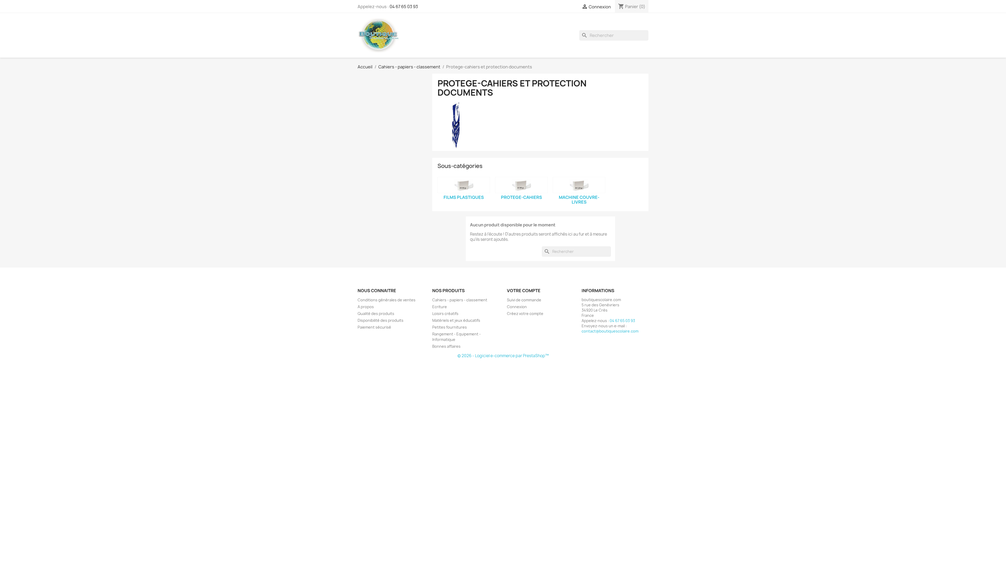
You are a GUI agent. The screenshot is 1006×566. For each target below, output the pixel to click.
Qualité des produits (376, 313)
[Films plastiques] (464, 185)
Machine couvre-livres (579, 199)
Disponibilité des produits (380, 320)
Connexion (517, 306)
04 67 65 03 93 (404, 6)
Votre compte (523, 290)
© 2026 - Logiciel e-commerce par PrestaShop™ (503, 355)
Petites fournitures (449, 327)
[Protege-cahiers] (521, 185)
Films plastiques (464, 197)
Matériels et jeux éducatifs (456, 320)
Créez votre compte (525, 313)
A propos (366, 306)
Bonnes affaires (446, 346)
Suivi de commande (524, 299)
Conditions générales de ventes (386, 299)
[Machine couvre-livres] (579, 185)
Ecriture (439, 306)
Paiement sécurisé (374, 327)
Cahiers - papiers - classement (459, 299)
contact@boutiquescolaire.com (610, 331)
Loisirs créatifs (445, 313)
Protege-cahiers (521, 197)
